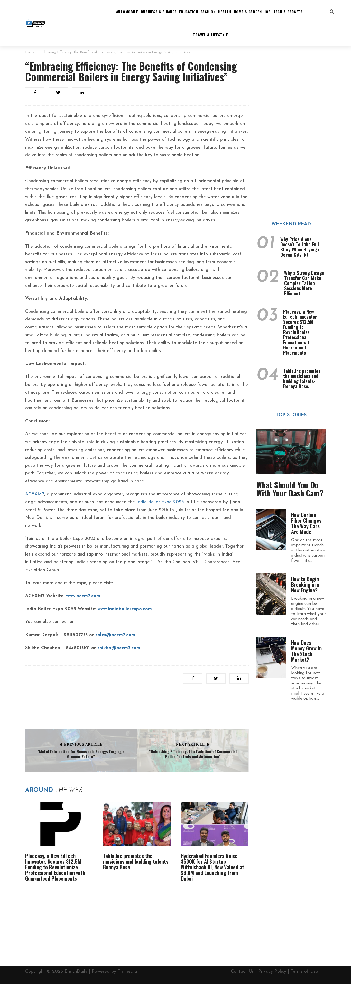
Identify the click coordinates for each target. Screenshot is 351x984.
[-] (35, 23)
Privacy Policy (272, 971)
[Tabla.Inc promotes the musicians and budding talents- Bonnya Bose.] (137, 824)
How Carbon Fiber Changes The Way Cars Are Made (306, 523)
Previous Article (83, 744)
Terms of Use (304, 971)
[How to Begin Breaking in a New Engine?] (271, 594)
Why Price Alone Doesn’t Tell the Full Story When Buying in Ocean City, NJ (301, 247)
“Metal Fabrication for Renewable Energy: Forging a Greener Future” (81, 753)
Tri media (127, 971)
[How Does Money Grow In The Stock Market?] (271, 657)
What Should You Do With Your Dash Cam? (290, 489)
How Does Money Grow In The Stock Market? (306, 651)
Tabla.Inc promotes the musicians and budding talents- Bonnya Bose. (136, 861)
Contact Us (242, 971)
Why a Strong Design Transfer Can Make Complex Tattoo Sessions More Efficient (304, 283)
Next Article (190, 744)
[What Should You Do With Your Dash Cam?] (291, 451)
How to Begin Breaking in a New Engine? (305, 584)
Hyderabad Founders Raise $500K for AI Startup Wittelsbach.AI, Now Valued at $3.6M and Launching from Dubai (212, 867)
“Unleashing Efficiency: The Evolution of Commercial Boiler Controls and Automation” (193, 753)
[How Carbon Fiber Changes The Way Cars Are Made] (271, 529)
